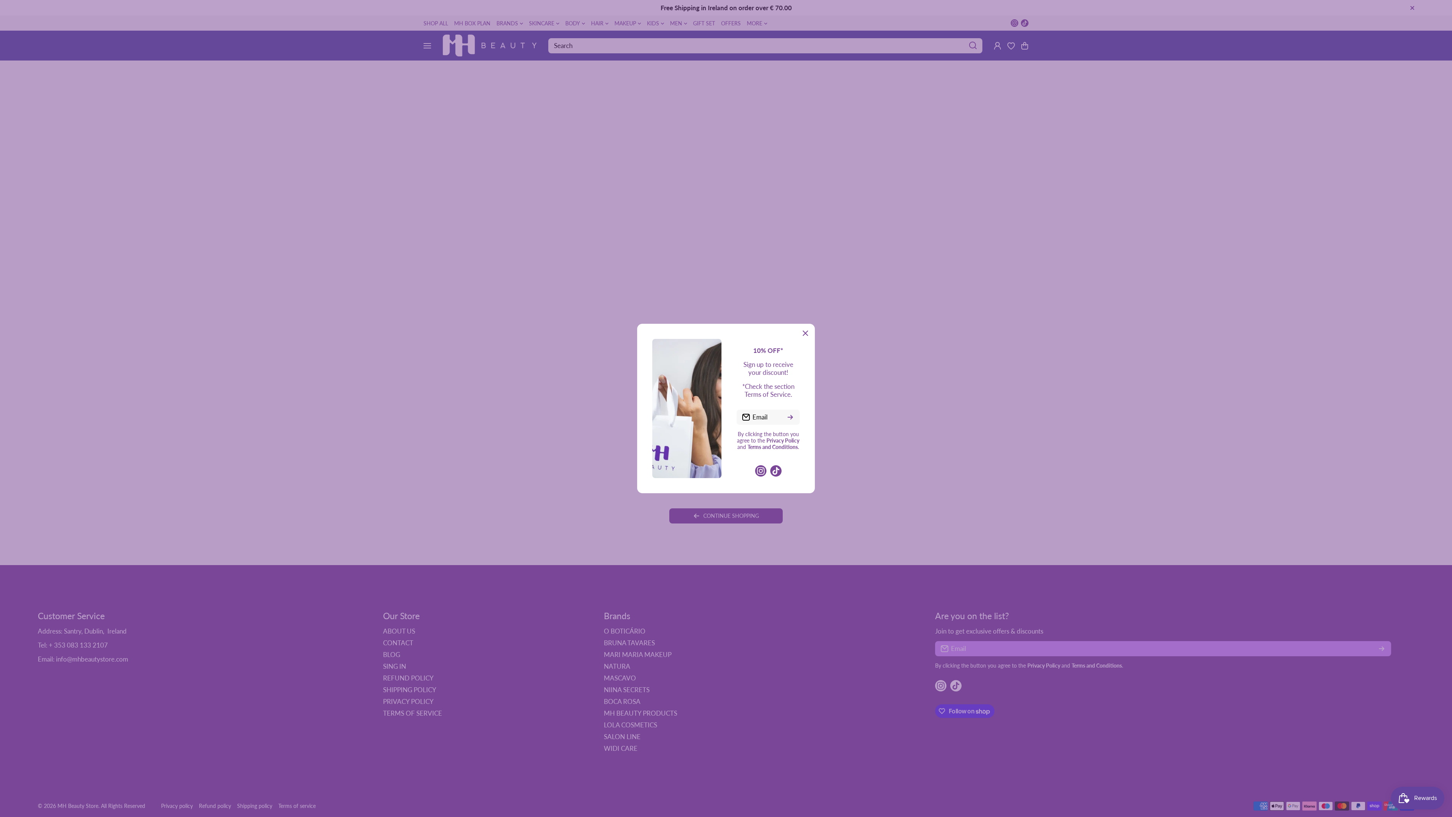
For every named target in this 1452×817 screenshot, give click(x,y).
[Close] (805, 333)
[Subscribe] (790, 417)
